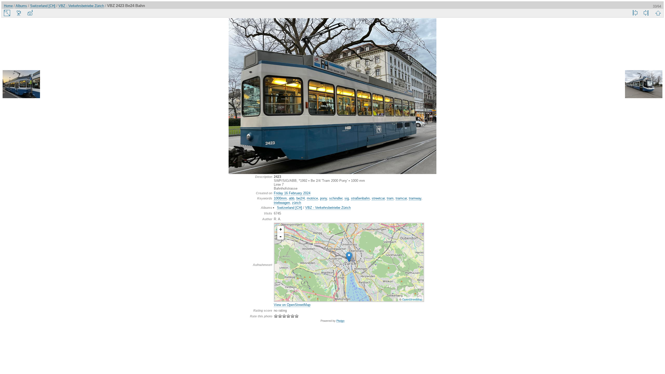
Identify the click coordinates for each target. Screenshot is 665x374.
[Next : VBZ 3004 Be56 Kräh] (643, 84)
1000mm (280, 198)
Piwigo (340, 320)
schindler (335, 198)
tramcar (401, 198)
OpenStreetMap (412, 299)
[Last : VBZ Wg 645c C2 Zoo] (646, 13)
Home (8, 6)
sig (346, 198)
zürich (296, 203)
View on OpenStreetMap (292, 305)
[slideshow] (19, 13)
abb (291, 198)
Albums (21, 6)
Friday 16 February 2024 (292, 193)
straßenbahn (360, 198)
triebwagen (282, 203)
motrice (312, 198)
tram (390, 198)
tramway (415, 198)
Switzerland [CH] (42, 6)
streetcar (378, 198)
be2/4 (300, 198)
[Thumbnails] (658, 13)
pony (323, 198)
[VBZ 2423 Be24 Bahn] (349, 257)
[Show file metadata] (29, 13)
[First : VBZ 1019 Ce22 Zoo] (635, 13)
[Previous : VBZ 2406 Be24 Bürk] (21, 84)
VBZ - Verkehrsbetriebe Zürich (81, 6)
